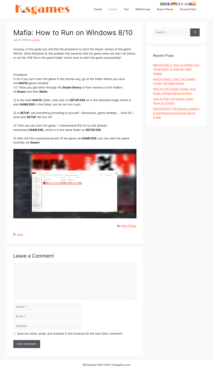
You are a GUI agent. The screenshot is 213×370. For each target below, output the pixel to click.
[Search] (195, 32)
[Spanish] (194, 3)
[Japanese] (182, 3)
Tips (126, 9)
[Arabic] (162, 3)
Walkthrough (142, 9)
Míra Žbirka (128, 225)
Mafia (20, 234)
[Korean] (186, 3)
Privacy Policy (188, 9)
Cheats (98, 9)
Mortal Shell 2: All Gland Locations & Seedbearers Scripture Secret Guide (176, 113)
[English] (166, 3)
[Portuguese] (190, 3)
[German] (174, 3)
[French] (170, 3)
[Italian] (178, 3)
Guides (113, 9)
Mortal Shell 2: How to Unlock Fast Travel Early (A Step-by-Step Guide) (176, 69)
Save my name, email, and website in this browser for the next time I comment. (70, 333)
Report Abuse (165, 9)
